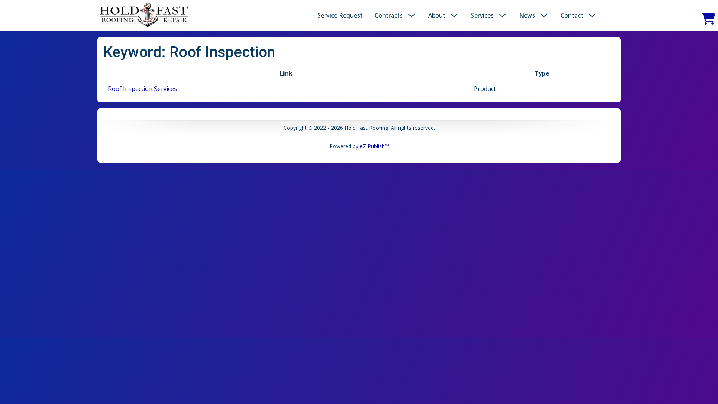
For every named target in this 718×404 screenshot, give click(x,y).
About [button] (436, 15)
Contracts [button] (389, 15)
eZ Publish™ (374, 146)
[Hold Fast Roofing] (144, 15)
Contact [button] (572, 15)
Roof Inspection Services (142, 89)
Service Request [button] (340, 15)
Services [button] (482, 15)
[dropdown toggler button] (411, 15)
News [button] (527, 15)
